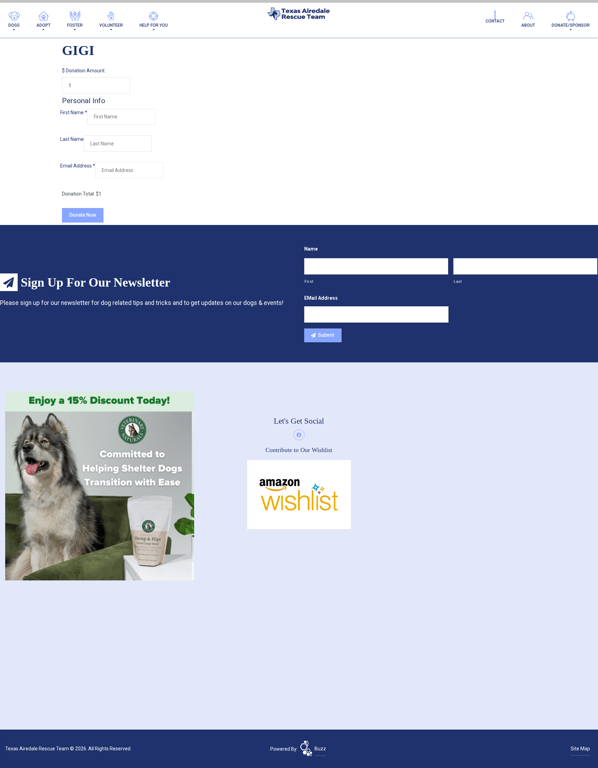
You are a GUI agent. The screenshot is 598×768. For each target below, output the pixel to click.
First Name (73, 112)
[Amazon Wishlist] (299, 494)
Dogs (14, 25)
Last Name (72, 139)
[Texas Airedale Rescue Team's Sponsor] (99, 485)
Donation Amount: (86, 70)
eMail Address (321, 298)
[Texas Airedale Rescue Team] (299, 15)
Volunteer (111, 25)
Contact (495, 21)
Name (311, 249)
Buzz (320, 748)
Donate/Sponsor (571, 25)
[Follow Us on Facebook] (299, 435)
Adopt (43, 25)
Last (458, 281)
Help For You (153, 25)
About (528, 25)
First (309, 281)
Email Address (77, 166)
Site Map (580, 748)
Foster (75, 25)
